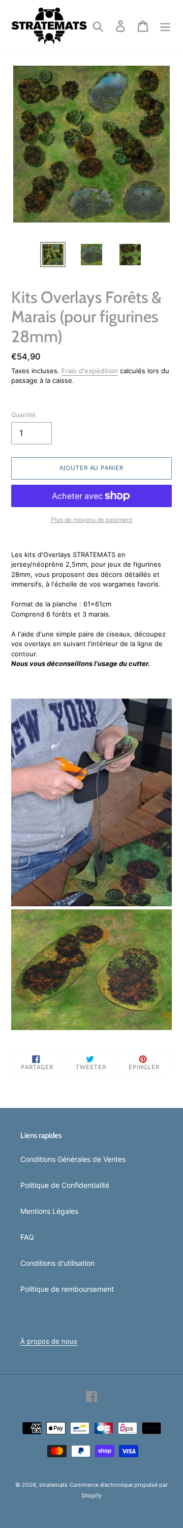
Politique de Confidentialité (64, 1185)
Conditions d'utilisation (57, 1263)
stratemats (53, 1484)
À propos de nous (48, 1341)
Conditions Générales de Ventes (73, 1159)
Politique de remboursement (67, 1289)
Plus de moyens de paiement (91, 519)
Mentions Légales (49, 1211)
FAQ (27, 1237)
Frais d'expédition (90, 371)
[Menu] (165, 26)
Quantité (23, 415)
